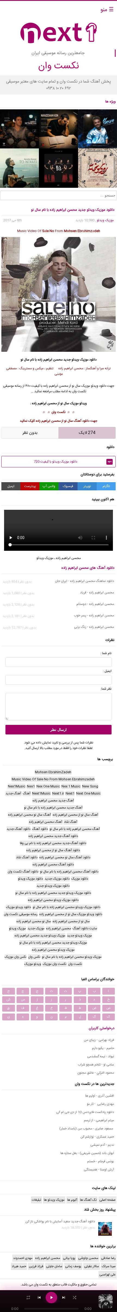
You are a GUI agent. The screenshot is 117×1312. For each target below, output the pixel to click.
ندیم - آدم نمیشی (102, 1145)
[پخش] (51, 1297)
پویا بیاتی (69, 1258)
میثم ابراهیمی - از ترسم (99, 1120)
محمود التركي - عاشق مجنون (95, 1073)
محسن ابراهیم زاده (50, 359)
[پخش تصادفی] (74, 1297)
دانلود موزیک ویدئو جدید (80, 359)
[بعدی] (63, 1297)
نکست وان (58, 412)
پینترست (30, 486)
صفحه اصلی (107, 1200)
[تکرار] (28, 1297)
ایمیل (10, 486)
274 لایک (87, 432)
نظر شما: (106, 689)
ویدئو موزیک (89, 386)
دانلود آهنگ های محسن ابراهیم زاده (87, 568)
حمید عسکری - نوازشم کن (97, 1137)
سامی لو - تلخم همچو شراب (96, 1064)
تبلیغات (36, 1200)
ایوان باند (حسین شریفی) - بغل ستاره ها (87, 1153)
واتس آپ (49, 486)
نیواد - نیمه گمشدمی (100, 1056)
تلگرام (106, 486)
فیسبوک (68, 486)
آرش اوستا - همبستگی (99, 1169)
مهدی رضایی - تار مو (100, 1104)
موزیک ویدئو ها (54, 1200)
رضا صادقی (108, 1258)
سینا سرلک (109, 1266)
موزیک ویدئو (105, 220)
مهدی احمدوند (22, 1258)
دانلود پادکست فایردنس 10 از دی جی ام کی (85, 1112)
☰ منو (107, 9)
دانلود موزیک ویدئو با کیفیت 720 (73, 461)
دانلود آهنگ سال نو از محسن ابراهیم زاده (63, 421)
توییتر (87, 486)
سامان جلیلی (54, 1266)
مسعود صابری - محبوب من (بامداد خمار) (86, 1128)
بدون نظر (30, 432)
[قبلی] (39, 1297)
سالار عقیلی (91, 1266)
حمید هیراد (19, 1266)
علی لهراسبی (107, 1274)
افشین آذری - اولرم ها (99, 1096)
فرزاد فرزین (36, 1266)
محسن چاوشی (88, 1258)
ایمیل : (107, 671)
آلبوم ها (72, 1200)
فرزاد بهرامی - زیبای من (99, 1040)
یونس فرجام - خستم (100, 1161)
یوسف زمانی (73, 1266)
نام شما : (106, 653)
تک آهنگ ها (88, 1200)
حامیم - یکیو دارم (103, 1048)
